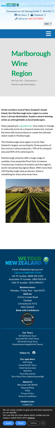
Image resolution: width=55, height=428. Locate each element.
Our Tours (27, 332)
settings (31, 418)
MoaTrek (27, 370)
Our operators (27, 359)
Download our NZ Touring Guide (22, 11)
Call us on (30, 18)
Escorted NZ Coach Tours (27, 338)
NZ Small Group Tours (27, 341)
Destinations (30, 80)
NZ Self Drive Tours (28, 335)
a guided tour (25, 125)
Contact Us (27, 404)
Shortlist (47, 11)
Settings (33, 423)
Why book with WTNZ (27, 385)
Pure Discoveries (27, 373)
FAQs (27, 390)
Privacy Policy (27, 393)
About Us (27, 381)
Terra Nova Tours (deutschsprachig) (27, 376)
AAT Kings (27, 362)
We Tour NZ (17, 80)
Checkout (38, 14)
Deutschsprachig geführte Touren (27, 344)
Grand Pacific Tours (28, 365)
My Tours (22, 14)
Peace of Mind (27, 387)
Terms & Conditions (27, 396)
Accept (8, 423)
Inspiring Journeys (27, 368)
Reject (20, 423)
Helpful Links (27, 401)
